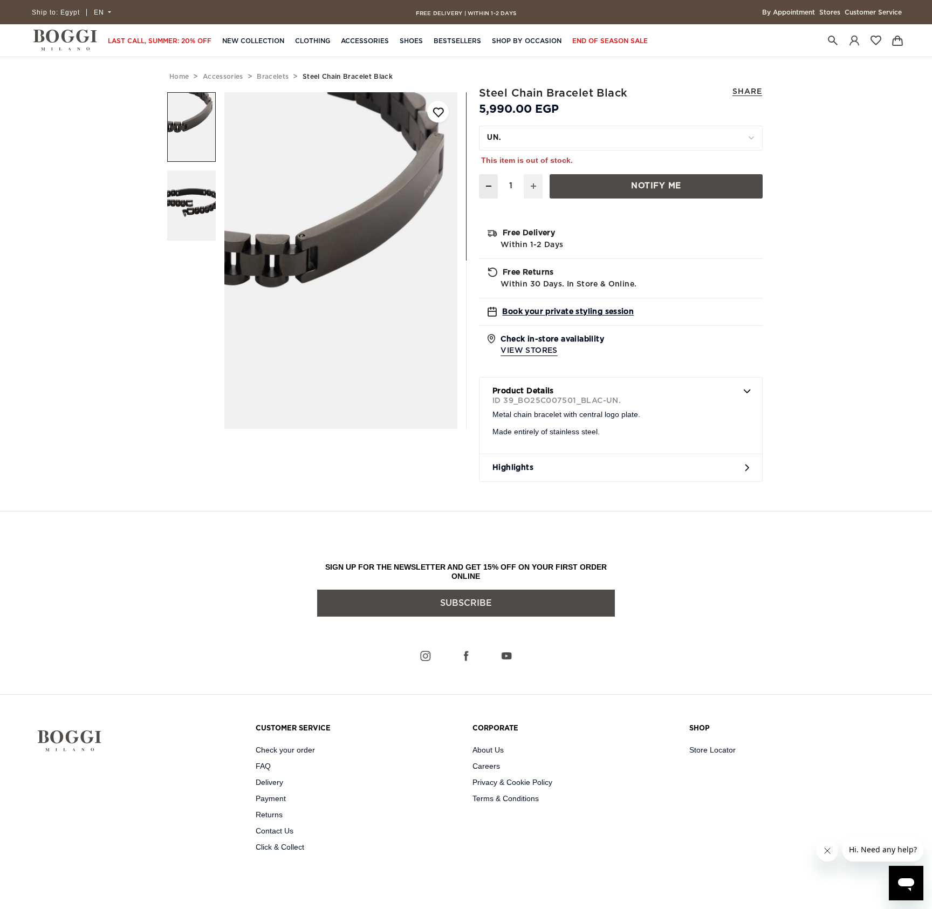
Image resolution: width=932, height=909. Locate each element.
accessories (223, 76)
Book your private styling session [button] (568, 312)
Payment (271, 798)
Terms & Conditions (505, 798)
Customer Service (873, 12)
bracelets (273, 76)
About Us (488, 750)
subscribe (466, 603)
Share (747, 91)
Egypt (56, 12)
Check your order (285, 750)
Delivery (269, 782)
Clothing (312, 41)
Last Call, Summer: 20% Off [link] (159, 41)
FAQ (263, 766)
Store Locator (712, 750)
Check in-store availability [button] (552, 345)
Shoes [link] (411, 41)
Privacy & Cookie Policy (512, 782)
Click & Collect (280, 847)
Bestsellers (457, 41)
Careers (486, 766)
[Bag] (897, 40)
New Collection (253, 41)
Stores (829, 12)
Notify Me (656, 186)
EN (100, 12)
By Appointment (788, 12)
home (179, 76)
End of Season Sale (610, 41)
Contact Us (274, 830)
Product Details (523, 391)
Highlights (512, 467)
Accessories (365, 41)
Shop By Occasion (526, 41)
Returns (269, 814)
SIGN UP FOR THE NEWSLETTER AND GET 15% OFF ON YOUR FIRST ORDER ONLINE (466, 571)
